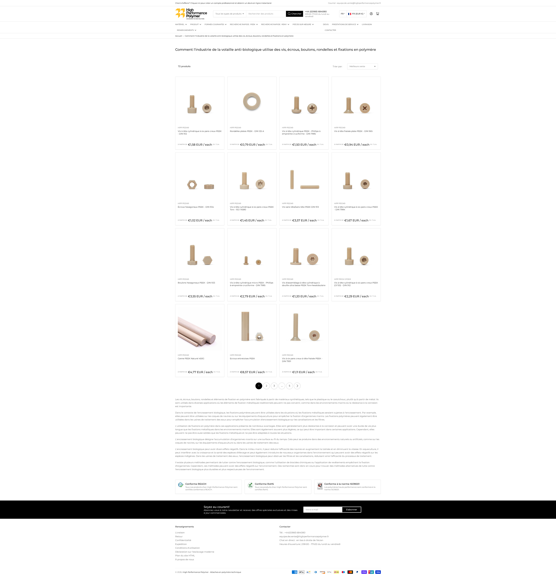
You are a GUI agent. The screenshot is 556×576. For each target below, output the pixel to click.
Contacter (330, 30)
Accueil (178, 36)
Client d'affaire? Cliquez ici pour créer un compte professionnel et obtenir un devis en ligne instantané (223, 3)
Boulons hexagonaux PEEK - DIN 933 (196, 282)
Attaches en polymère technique (225, 572)
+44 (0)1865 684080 (316, 11)
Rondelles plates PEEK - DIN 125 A (247, 131)
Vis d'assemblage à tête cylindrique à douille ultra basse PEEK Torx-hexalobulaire (303, 284)
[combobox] (275, 13)
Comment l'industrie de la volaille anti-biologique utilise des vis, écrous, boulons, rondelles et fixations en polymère (239, 36)
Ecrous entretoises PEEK (242, 358)
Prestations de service (344, 24)
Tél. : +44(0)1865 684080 (292, 532)
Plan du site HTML (185, 555)
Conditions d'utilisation (187, 547)
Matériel (179, 24)
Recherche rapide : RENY (274, 24)
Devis (326, 24)
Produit (194, 24)
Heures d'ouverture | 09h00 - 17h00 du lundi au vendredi (309, 544)
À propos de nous (184, 559)
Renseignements (185, 30)
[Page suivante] (297, 386)
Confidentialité (183, 540)
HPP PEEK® (183, 127)
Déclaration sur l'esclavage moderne (194, 551)
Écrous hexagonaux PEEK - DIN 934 (196, 207)
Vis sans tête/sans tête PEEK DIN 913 (300, 207)
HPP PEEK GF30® (342, 279)
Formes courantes (214, 24)
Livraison (367, 24)
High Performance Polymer (196, 572)
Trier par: (337, 66)
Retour (179, 536)
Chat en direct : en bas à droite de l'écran (301, 540)
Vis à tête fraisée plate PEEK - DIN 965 (353, 131)
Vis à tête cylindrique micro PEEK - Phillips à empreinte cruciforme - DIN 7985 (251, 284)
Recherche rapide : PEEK (242, 24)
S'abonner (351, 509)
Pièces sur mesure (302, 24)
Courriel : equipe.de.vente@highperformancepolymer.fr (354, 3)
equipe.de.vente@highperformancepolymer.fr (304, 536)
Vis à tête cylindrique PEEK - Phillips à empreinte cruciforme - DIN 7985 (301, 132)
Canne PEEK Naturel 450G (191, 358)
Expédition (181, 544)
